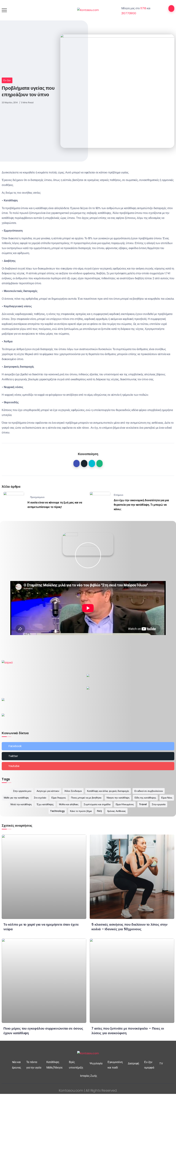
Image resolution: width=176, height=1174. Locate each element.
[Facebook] (88, 746)
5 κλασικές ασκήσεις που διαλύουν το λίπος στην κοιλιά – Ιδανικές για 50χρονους (129, 926)
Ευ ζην (7, 80)
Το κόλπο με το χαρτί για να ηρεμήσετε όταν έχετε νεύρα (41, 926)
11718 (143, 8)
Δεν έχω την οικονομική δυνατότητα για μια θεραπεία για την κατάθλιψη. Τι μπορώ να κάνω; (141, 504)
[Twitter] (88, 756)
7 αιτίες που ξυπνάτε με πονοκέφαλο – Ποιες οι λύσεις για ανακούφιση (127, 1030)
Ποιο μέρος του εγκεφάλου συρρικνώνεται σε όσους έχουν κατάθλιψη (43, 1030)
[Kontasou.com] (88, 10)
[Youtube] (88, 766)
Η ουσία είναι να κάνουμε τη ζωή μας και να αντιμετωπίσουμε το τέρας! (55, 505)
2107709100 (128, 13)
